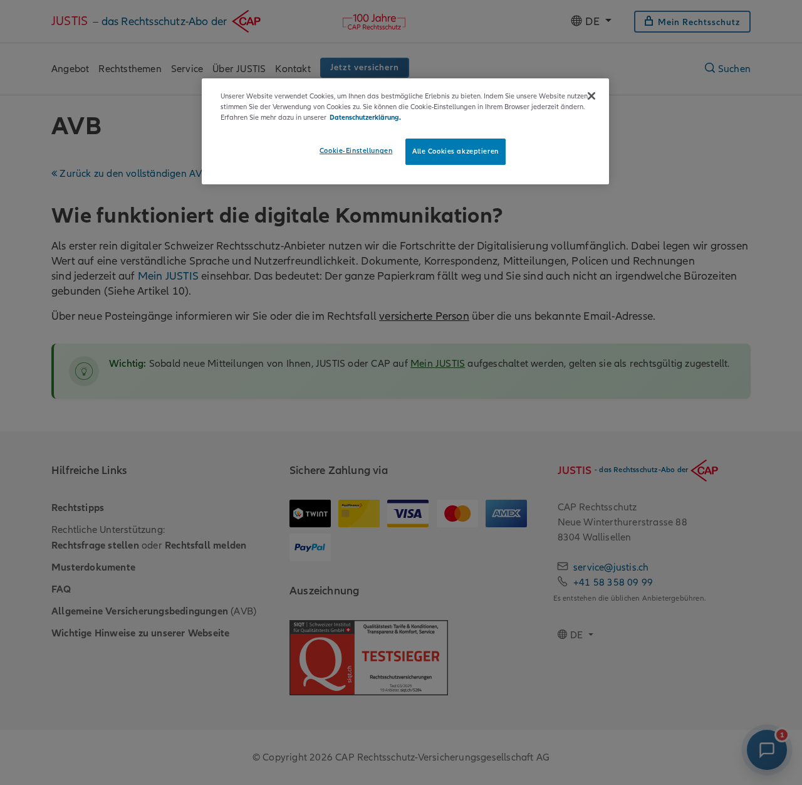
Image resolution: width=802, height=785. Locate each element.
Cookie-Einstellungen (356, 150)
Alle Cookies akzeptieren (455, 151)
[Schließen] (591, 96)
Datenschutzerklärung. (365, 117)
